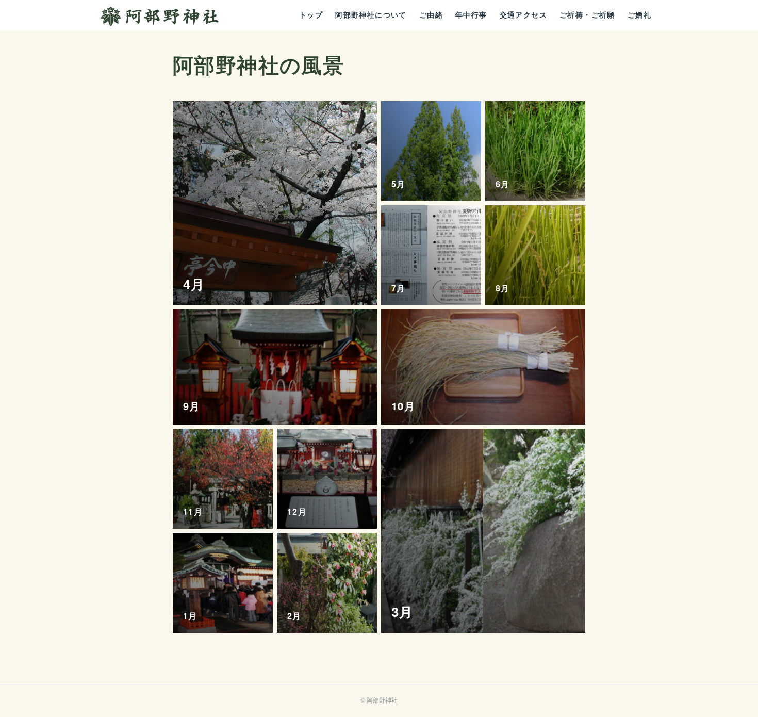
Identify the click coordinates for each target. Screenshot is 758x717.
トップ (311, 15)
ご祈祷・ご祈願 (587, 15)
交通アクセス (523, 15)
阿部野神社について (371, 15)
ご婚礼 (639, 15)
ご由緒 (431, 15)
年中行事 (471, 15)
